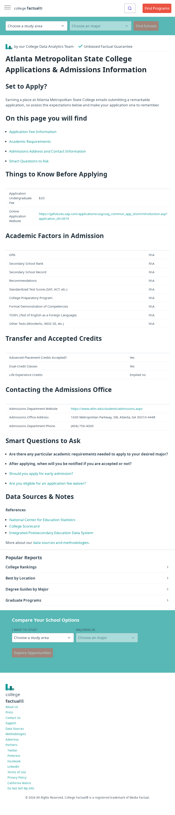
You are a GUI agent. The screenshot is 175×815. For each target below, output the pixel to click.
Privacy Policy (16, 777)
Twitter (12, 750)
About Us (12, 707)
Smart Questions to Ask (29, 161)
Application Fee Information (33, 131)
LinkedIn (13, 766)
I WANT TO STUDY (24, 630)
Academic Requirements (30, 141)
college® (15, 697)
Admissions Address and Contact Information (47, 151)
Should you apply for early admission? (41, 473)
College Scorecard (24, 526)
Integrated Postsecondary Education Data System (51, 532)
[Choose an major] (100, 26)
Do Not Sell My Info (20, 788)
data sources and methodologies (61, 542)
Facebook (13, 761)
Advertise (12, 739)
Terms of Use (16, 772)
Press (9, 712)
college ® (28, 8)
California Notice (19, 783)
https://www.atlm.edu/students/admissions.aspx (107, 408)
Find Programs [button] (157, 8)
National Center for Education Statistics (42, 519)
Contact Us (13, 718)
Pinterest (13, 756)
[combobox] (129, 8)
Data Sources (15, 729)
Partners (12, 745)
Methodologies (16, 734)
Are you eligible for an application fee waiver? (47, 483)
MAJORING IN (85, 630)
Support (11, 723)
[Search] (129, 8)
